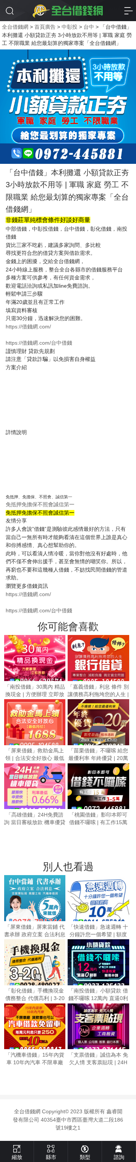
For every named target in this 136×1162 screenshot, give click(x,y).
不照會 (45, 504)
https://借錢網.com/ (28, 327)
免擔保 (29, 504)
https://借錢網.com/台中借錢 (39, 343)
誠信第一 (63, 504)
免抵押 (14, 504)
